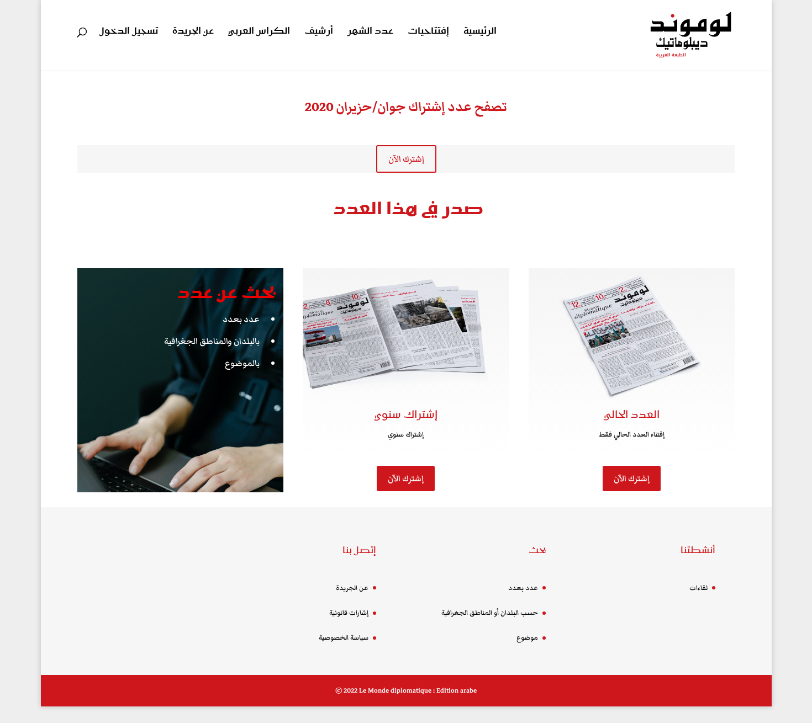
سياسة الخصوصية (343, 637)
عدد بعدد (241, 319)
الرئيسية (480, 32)
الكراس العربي (259, 32)
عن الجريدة (193, 32)
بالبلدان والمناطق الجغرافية (212, 341)
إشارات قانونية (348, 613)
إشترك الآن (406, 159)
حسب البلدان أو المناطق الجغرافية (489, 613)
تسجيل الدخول (128, 32)
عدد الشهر (370, 32)
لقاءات (698, 588)
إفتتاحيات (428, 32)
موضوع (527, 637)
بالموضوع (242, 363)
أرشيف (318, 32)
